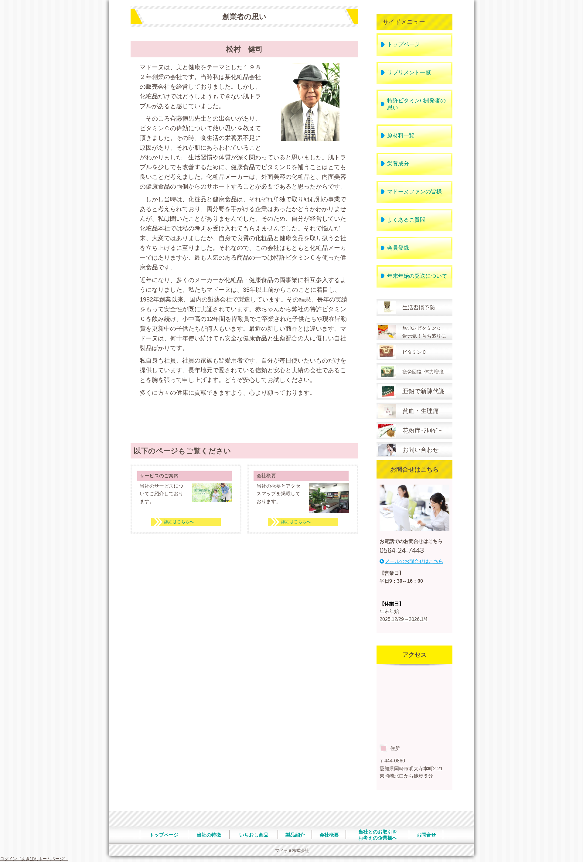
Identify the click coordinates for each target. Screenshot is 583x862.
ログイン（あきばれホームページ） (34, 858)
